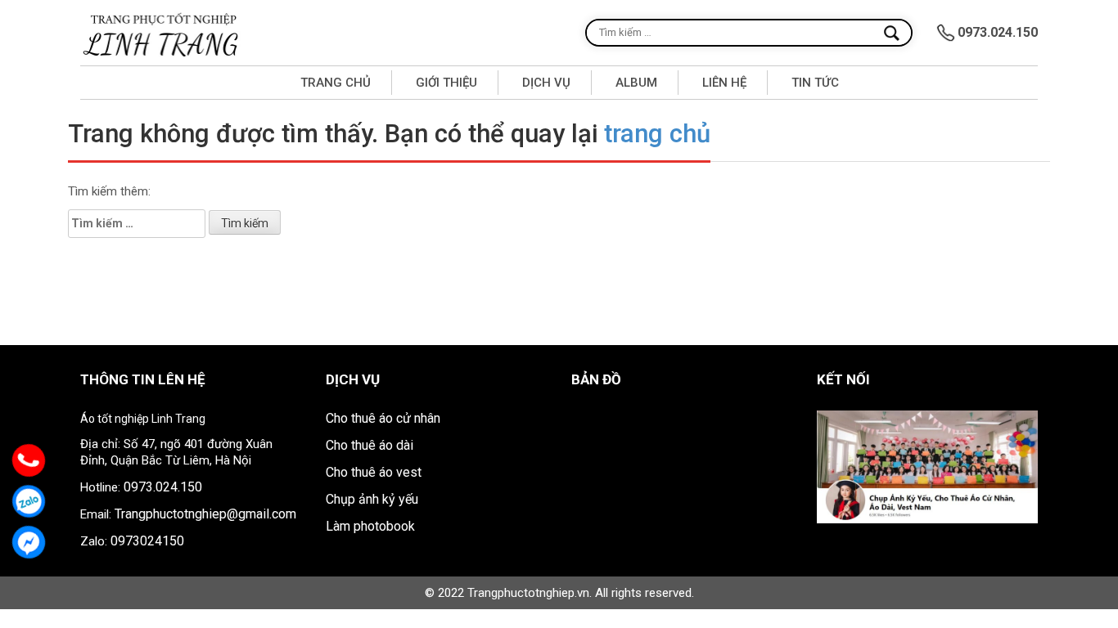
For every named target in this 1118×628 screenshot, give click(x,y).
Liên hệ (724, 82)
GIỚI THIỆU (446, 82)
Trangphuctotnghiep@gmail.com (205, 514)
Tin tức (815, 82)
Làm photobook (370, 526)
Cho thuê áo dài (369, 445)
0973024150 (147, 541)
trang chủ (657, 134)
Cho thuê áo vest (374, 472)
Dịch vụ (546, 82)
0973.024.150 (163, 487)
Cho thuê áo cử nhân (383, 418)
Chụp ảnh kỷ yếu (372, 499)
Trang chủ (335, 82)
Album (636, 82)
